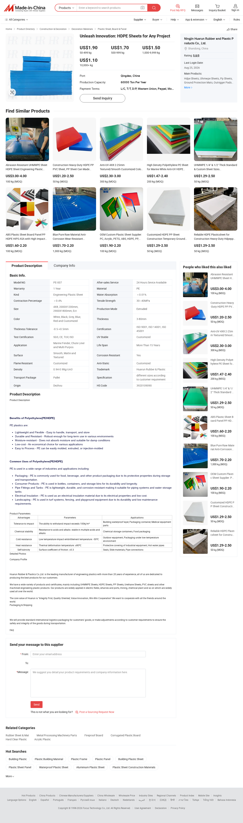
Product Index (187, 795)
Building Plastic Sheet (131, 759)
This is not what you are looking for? (52, 712)
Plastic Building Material (49, 759)
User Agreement (143, 808)
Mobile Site (203, 795)
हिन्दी (172, 799)
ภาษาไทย (183, 799)
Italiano (103, 799)
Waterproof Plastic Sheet (53, 767)
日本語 (163, 799)
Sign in (235, 10)
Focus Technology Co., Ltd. (97, 808)
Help (173, 19)
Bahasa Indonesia (227, 799)
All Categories (17, 19)
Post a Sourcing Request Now (94, 712)
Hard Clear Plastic (16, 739)
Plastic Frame (79, 759)
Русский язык (87, 799)
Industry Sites (146, 795)
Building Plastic (18, 759)
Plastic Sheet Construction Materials (134, 767)
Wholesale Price (127, 795)
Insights (217, 795)
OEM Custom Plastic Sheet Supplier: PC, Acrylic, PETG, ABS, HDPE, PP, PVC (222, 476)
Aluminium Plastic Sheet (90, 767)
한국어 (152, 799)
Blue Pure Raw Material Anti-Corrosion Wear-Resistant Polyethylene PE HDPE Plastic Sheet (222, 447)
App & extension (194, 19)
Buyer (155, 19)
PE (138, 288)
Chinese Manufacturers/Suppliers (76, 795)
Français (72, 799)
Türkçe (195, 799)
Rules (237, 19)
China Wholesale (106, 795)
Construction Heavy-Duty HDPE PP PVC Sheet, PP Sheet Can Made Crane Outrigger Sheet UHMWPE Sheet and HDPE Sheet (222, 305)
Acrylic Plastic (42, 739)
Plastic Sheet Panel (20, 767)
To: (27, 663)
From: (24, 654)
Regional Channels (166, 795)
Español (45, 799)
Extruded (141, 309)
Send (36, 704)
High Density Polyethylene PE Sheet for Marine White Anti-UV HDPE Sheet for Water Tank (222, 362)
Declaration (161, 808)
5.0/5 (196, 55)
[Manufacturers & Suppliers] (24, 8)
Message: (22, 672)
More (187, 87)
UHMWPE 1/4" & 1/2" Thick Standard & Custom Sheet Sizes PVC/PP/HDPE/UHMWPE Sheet (222, 390)
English (33, 799)
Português (58, 799)
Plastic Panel (102, 759)
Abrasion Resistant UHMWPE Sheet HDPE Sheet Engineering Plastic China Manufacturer (222, 276)
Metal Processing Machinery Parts (57, 735)
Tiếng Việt (208, 799)
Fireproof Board (93, 735)
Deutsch (114, 799)
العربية (142, 799)
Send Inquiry (102, 98)
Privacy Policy (178, 808)
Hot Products (28, 795)
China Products (47, 795)
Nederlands (129, 799)
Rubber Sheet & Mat (17, 735)
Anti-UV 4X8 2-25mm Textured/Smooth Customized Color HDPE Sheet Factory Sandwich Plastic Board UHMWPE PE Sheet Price (222, 333)
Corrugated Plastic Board (125, 735)
